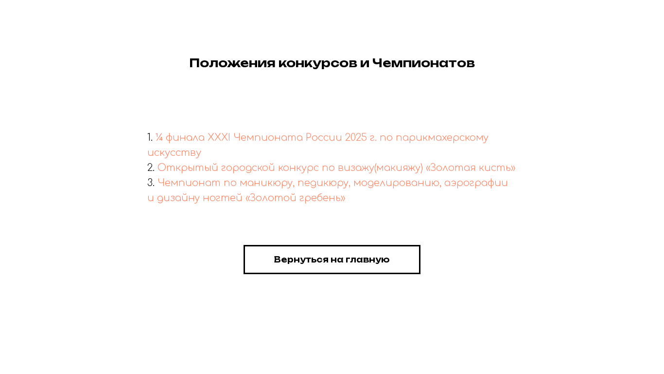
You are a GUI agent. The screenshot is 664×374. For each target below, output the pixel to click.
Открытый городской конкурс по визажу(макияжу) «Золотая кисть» (336, 167)
